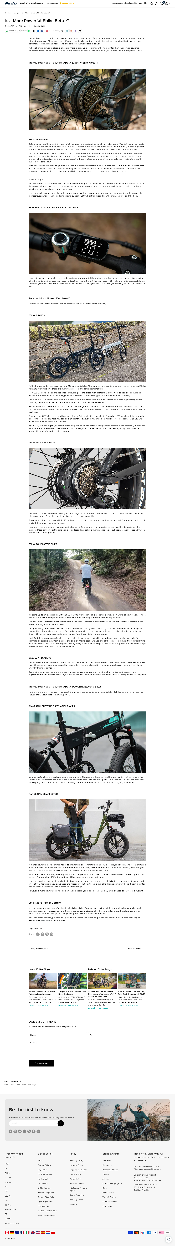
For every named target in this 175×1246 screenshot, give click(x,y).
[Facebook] (42, 31)
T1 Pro (7, 1173)
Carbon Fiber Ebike (46, 1197)
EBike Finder (43, 1206)
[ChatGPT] (62, 31)
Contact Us (107, 1165)
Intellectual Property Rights (78, 1189)
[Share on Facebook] (38, 934)
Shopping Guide (130, 3)
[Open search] (152, 3)
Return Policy (75, 1174)
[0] (161, 3)
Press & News (108, 1193)
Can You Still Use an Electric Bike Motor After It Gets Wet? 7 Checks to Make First (102, 994)
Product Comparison (47, 1215)
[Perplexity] (67, 31)
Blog (104, 1188)
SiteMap (73, 1204)
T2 (6, 1169)
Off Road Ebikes (45, 1174)
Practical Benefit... (136, 949)
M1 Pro (8, 1178)
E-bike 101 (9, 26)
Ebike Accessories (51, 3)
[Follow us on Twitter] (29, 1131)
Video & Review (109, 1197)
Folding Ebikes (44, 1165)
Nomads (8, 1182)
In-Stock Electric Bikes (47, 1211)
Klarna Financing (76, 1195)
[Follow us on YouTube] (20, 1131)
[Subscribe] (61, 1123)
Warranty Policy (76, 1161)
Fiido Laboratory (109, 1202)
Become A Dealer (110, 1170)
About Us (106, 1161)
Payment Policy (76, 1165)
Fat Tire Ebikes (44, 1179)
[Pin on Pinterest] (46, 31)
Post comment (41, 1063)
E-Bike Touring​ (44, 1188)
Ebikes (5, 1085)
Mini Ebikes (43, 1184)
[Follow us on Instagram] (15, 1131)
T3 (6, 1214)
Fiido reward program (112, 1184)
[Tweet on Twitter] (47, 934)
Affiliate (105, 1179)
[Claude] (71, 31)
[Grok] (80, 31)
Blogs (16, 13)
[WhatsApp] (29, 31)
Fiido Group (107, 1206)
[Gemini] (75, 31)
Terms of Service (76, 1184)
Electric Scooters (37, 3)
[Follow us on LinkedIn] (38, 1131)
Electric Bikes (25, 3)
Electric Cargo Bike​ (46, 1193)
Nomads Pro (10, 1210)
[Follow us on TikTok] (24, 1131)
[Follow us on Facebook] (10, 1131)
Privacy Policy (75, 1179)
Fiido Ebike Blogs (29, 1085)
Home (8, 13)
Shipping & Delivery (77, 1170)
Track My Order (76, 1200)
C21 (6, 1200)
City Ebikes (42, 1170)
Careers (105, 1174)
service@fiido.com (150, 1166)
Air (6, 1187)
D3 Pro (8, 1205)
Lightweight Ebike (45, 1202)
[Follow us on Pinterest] (33, 1131)
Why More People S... (40, 949)
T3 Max (8, 1219)
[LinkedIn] (38, 31)
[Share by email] (51, 934)
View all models (12, 1223)
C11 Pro (8, 1196)
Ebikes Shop (14, 1085)
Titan (7, 1164)
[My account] (156, 3)
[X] (33, 31)
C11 (6, 1191)
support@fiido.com (152, 1169)
